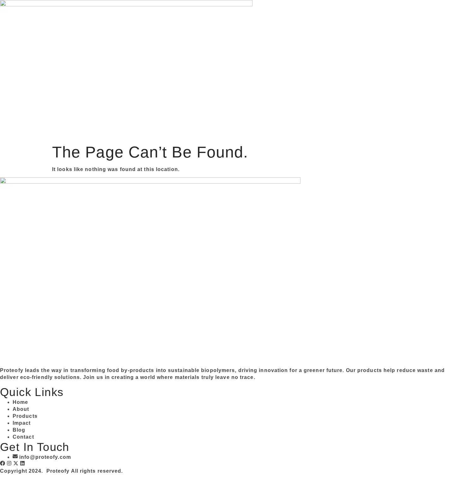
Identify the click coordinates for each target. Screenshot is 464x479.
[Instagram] (9, 463)
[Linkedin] (22, 463)
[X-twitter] (15, 463)
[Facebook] (2, 463)
